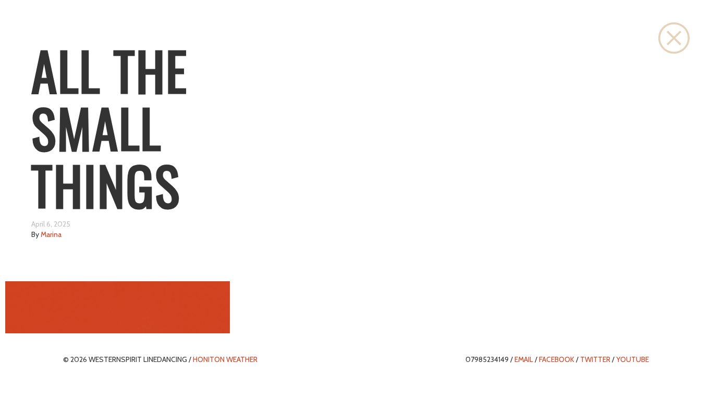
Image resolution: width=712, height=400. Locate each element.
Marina (51, 234)
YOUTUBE (632, 359)
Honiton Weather (225, 359)
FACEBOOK (556, 359)
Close (674, 38)
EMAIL (523, 359)
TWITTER (595, 359)
